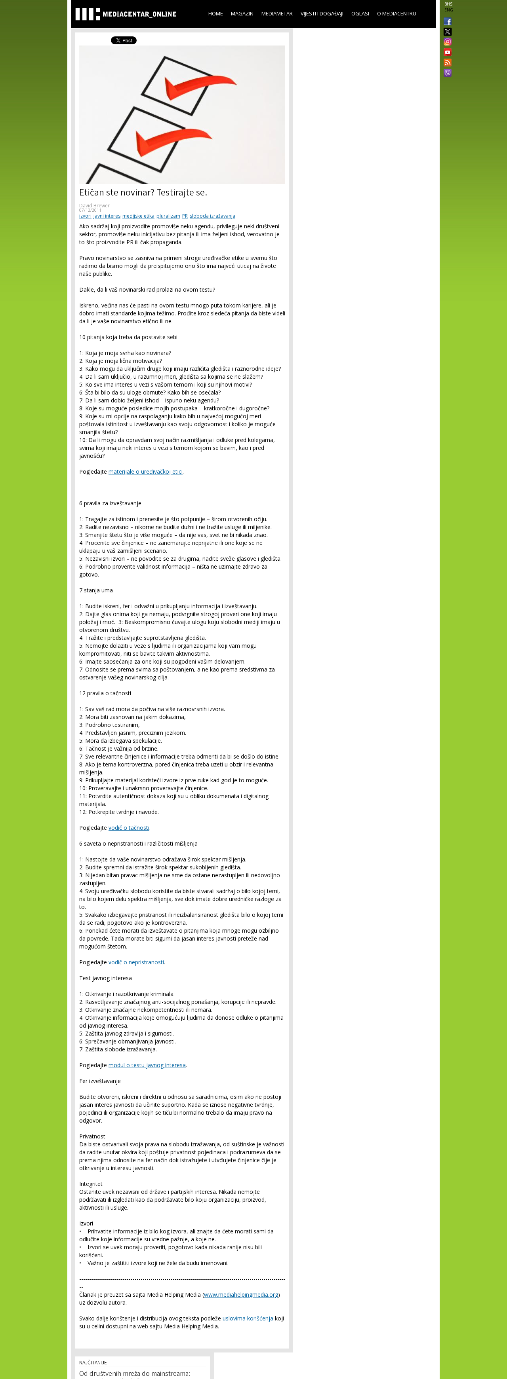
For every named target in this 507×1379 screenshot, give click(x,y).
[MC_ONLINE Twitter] (446, 32)
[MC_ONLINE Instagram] (446, 42)
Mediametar (277, 13)
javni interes (106, 215)
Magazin (242, 13)
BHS (448, 4)
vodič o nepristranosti (136, 962)
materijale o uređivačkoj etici (146, 471)
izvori (85, 215)
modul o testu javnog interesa (147, 1065)
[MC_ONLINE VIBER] (446, 73)
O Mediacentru (396, 13)
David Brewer (94, 205)
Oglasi (360, 13)
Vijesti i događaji (322, 13)
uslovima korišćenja (248, 1318)
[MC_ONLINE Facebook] (446, 22)
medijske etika (138, 215)
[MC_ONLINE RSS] (446, 63)
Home (215, 13)
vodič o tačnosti (129, 827)
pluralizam (168, 215)
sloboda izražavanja (212, 215)
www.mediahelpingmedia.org (241, 1294)
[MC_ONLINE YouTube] (446, 52)
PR (185, 215)
